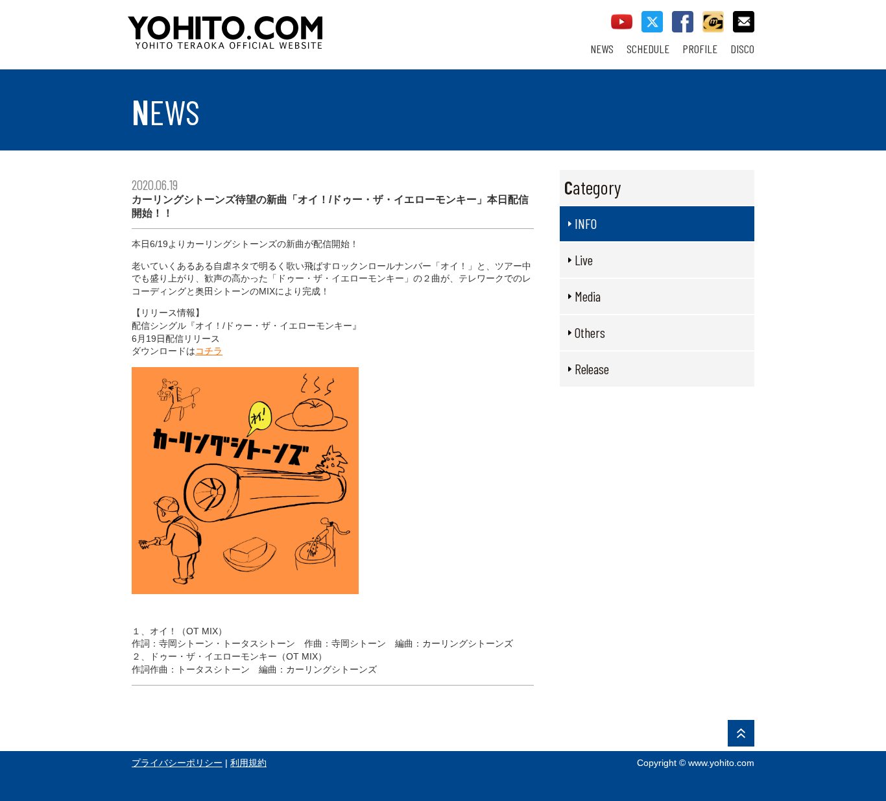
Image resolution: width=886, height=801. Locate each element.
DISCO (742, 49)
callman (713, 21)
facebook (682, 21)
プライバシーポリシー (177, 763)
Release (592, 369)
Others (590, 332)
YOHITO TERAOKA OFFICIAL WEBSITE (275, 26)
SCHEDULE (648, 49)
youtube (621, 21)
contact (743, 21)
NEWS (602, 49)
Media (588, 296)
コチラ (208, 351)
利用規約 (248, 763)
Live (584, 260)
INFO (586, 223)
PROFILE (699, 49)
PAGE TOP (741, 733)
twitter (652, 21)
